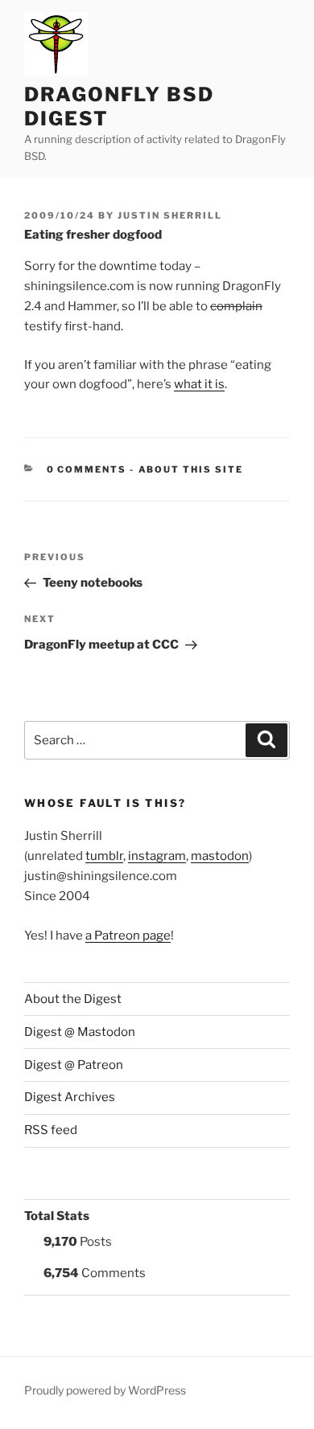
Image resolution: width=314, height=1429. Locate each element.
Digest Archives (69, 1097)
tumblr (104, 856)
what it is (199, 384)
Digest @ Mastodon (79, 1032)
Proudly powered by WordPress (105, 1390)
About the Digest (73, 999)
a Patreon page (128, 935)
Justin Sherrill (170, 215)
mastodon (220, 856)
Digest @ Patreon (73, 1065)
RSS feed (50, 1130)
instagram (157, 856)
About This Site (191, 469)
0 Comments (87, 469)
